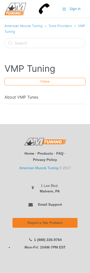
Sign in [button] (75, 9)
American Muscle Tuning (23, 26)
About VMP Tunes (21, 97)
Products (45, 153)
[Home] (15, 8)
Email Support (49, 204)
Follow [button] (45, 81)
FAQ (60, 153)
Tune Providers (60, 26)
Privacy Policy (45, 160)
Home (29, 153)
